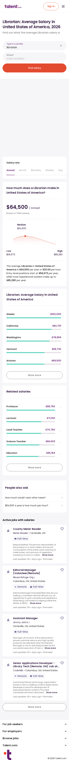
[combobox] (33, 47)
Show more (47, 555)
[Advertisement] (34, 115)
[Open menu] (63, 6)
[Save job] (62, 528)
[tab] (10, 171)
